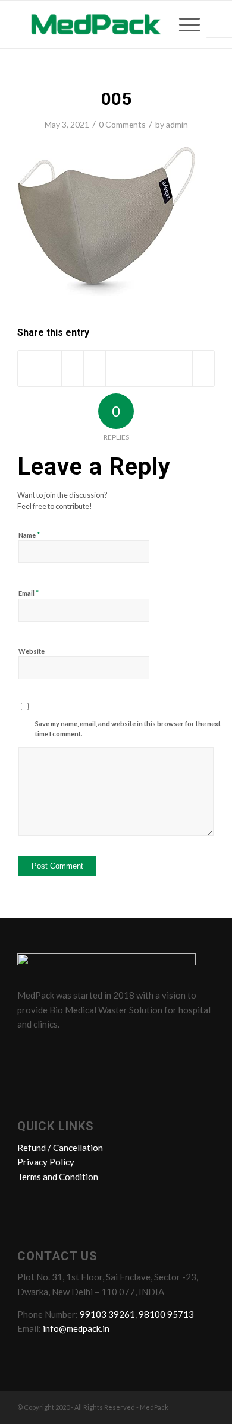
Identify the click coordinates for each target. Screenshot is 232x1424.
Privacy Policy (45, 1161)
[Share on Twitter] (51, 368)
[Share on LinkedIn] (116, 368)
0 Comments (122, 124)
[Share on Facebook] (29, 368)
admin (177, 124)
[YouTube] (96, 1051)
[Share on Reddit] (182, 368)
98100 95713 (166, 1314)
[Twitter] (51, 1051)
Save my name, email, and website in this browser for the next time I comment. (128, 729)
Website (31, 651)
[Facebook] (28, 1051)
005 (116, 98)
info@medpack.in (76, 1328)
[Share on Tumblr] (138, 368)
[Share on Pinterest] (94, 368)
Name (29, 534)
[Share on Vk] (160, 368)
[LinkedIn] (74, 1051)
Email (28, 592)
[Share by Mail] (203, 368)
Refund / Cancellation (60, 1147)
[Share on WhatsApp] (72, 368)
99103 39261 (107, 1314)
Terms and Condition (57, 1176)
